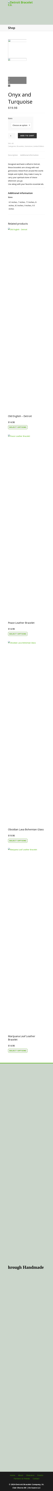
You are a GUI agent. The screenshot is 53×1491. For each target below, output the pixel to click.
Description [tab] (13, 155)
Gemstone (29, 146)
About (20, 1475)
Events (40, 1475)
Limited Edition (38, 146)
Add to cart (27, 136)
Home (12, 1475)
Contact (36, 1478)
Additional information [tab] (29, 155)
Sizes (10, 118)
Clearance (30, 1475)
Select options (17, 427)
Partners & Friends (22, 1478)
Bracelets (20, 146)
